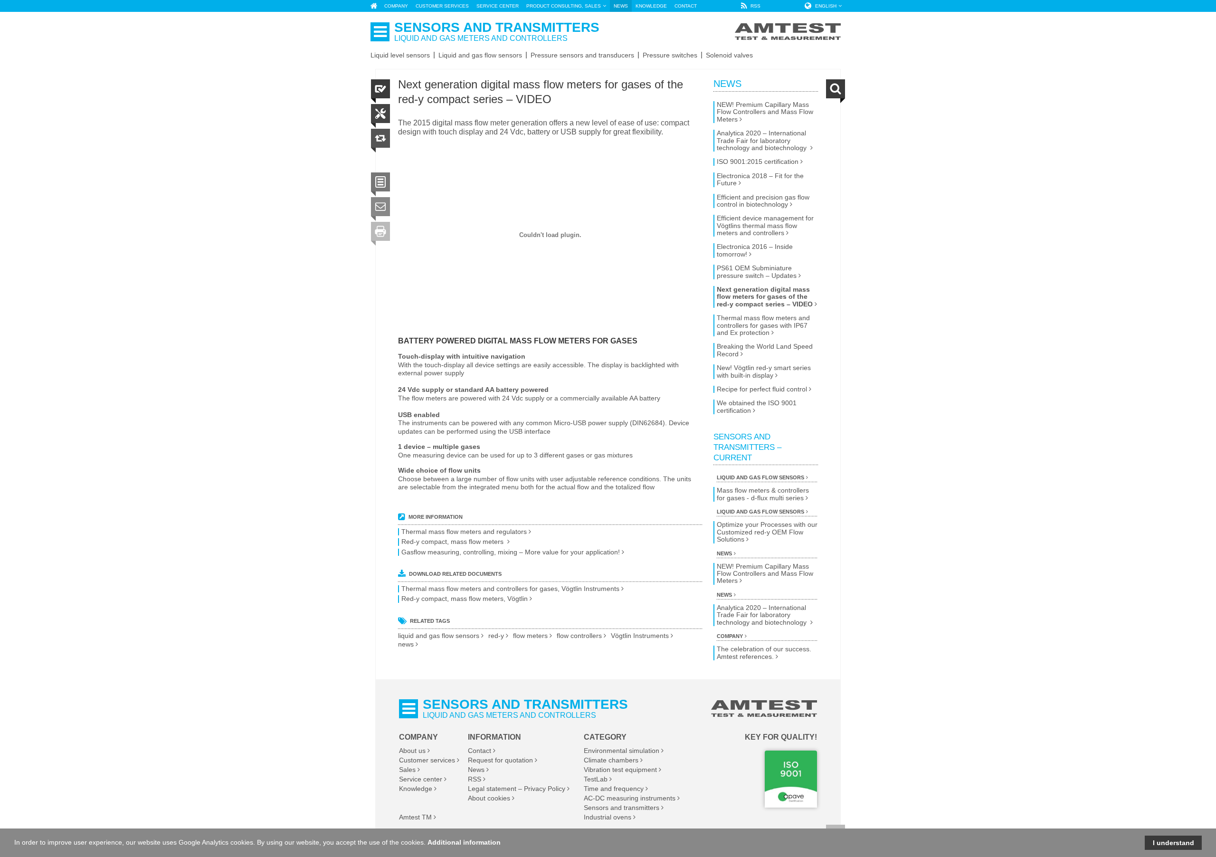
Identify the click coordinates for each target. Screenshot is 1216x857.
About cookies (489, 798)
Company (730, 636)
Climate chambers (611, 760)
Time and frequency (614, 788)
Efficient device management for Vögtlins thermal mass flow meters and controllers (765, 226)
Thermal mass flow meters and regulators (464, 531)
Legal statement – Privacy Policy (516, 788)
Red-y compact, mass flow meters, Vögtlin (464, 598)
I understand (1173, 843)
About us (412, 750)
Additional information (464, 842)
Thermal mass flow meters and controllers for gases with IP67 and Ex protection (763, 325)
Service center (420, 779)
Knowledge (415, 788)
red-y (496, 635)
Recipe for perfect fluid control (762, 389)
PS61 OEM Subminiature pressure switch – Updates (757, 272)
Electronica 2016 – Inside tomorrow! (755, 250)
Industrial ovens (607, 817)
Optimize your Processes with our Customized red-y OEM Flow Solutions (767, 532)
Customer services (427, 760)
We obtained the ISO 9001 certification (757, 407)
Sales (407, 769)
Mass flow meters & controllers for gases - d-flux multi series (763, 494)
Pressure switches (670, 55)
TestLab (596, 779)
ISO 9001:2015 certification (757, 161)
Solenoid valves (729, 55)
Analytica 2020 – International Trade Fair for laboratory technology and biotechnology (762, 141)
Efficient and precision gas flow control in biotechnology (763, 201)
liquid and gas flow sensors (438, 635)
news (406, 644)
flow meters (530, 635)
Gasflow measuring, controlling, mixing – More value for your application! (510, 552)
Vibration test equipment (620, 769)
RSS (474, 779)
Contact (479, 750)
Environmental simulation (621, 750)
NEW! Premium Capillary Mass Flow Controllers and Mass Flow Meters (765, 112)
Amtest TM (415, 817)
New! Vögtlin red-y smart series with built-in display (764, 371)
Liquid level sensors (400, 55)
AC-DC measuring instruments (629, 798)
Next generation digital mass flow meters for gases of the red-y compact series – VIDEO (765, 297)
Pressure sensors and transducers (582, 55)
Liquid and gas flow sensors (480, 55)
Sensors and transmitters (621, 807)
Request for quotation (500, 760)
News (727, 83)
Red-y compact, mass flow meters (453, 541)
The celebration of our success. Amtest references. (764, 653)
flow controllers (579, 635)
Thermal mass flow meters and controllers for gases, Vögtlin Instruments (510, 588)
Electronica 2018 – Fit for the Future (760, 179)
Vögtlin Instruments (640, 635)
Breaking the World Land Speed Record (765, 350)
